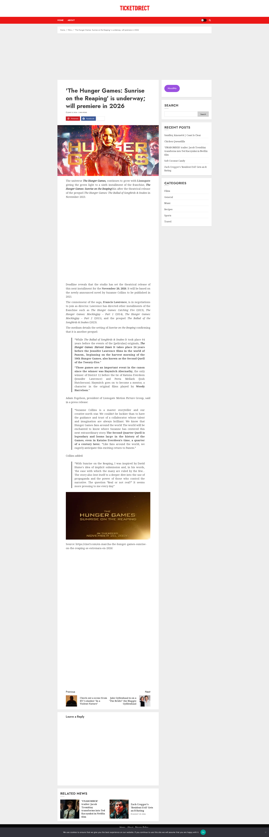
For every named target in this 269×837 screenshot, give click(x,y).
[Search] (210, 20)
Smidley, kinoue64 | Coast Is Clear (182, 135)
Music (167, 203)
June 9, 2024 (72, 112)
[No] (265, 832)
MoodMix (172, 88)
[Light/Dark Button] (204, 20)
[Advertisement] (134, 56)
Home (60, 20)
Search (171, 105)
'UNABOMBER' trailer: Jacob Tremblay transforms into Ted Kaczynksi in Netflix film (93, 809)
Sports (167, 215)
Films (167, 191)
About (71, 20)
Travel (167, 221)
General (168, 197)
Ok (203, 832)
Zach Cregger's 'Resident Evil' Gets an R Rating (142, 807)
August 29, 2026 (139, 814)
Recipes (168, 209)
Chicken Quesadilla (174, 141)
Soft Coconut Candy (174, 160)
